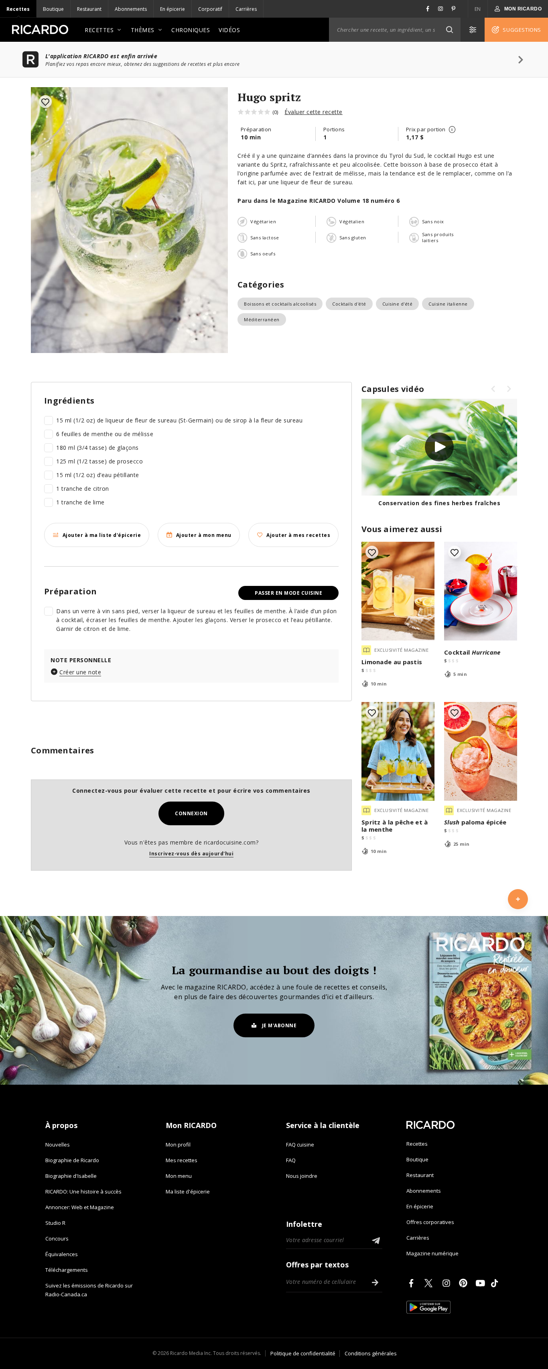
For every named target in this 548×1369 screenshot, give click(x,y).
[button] (449, 30)
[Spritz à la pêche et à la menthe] (397, 751)
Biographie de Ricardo (72, 1160)
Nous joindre (301, 1175)
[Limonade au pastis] (397, 591)
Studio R (55, 1222)
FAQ (291, 1160)
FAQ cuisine (300, 1144)
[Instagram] (447, 1283)
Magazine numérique (432, 1253)
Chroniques (190, 30)
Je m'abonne (279, 1025)
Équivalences (61, 1254)
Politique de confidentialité (302, 1353)
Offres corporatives (430, 1222)
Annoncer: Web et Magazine (79, 1207)
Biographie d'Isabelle (71, 1175)
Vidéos (229, 30)
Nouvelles (57, 1144)
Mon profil (178, 1144)
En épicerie (172, 9)
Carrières (246, 9)
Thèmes (142, 30)
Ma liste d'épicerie (188, 1191)
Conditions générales (371, 1353)
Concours (57, 1238)
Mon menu (179, 1175)
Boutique (53, 9)
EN (478, 9)
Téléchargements (66, 1269)
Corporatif (210, 9)
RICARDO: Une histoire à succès (83, 1191)
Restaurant (89, 9)
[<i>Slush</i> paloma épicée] (480, 751)
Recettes (18, 9)
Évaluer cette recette (313, 112)
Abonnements (131, 9)
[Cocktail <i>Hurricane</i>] (480, 591)
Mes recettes (181, 1160)
